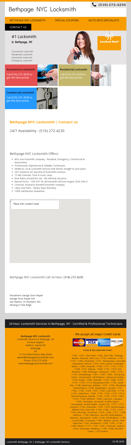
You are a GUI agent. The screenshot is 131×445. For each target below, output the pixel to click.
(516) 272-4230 (112, 5)
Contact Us (18, 27)
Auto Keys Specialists (104, 20)
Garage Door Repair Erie (22, 298)
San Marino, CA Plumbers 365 (25, 301)
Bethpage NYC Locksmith (42, 9)
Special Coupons (67, 20)
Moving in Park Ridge (20, 304)
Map (43, 354)
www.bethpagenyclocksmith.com (36, 363)
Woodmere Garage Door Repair (26, 295)
